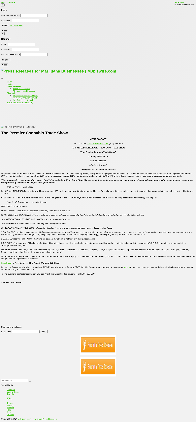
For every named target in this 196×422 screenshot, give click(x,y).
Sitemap (10, 407)
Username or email (10, 15)
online (127, 267)
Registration (6, 263)
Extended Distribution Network (25, 95)
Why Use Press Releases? (24, 91)
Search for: (6, 332)
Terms (9, 403)
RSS (9, 410)
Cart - (179, 2)
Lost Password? (15, 26)
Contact (10, 414)
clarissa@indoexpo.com (98, 143)
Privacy (10, 405)
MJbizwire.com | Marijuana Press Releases (37, 419)
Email (4, 44)
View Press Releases (21, 89)
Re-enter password (10, 55)
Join (9, 412)
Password (6, 21)
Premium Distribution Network (25, 98)
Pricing (10, 84)
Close (4, 31)
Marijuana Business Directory (20, 102)
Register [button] (11, 2)
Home (9, 82)
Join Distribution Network (23, 100)
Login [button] (3, 2)
